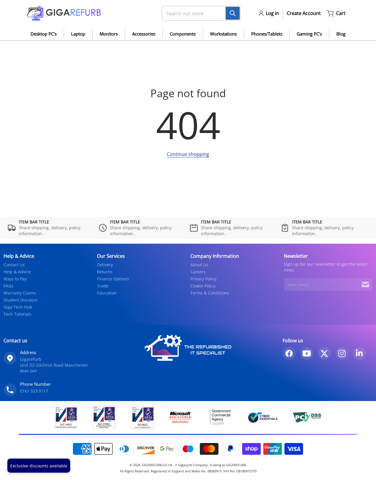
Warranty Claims (20, 293)
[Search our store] (233, 13)
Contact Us (14, 264)
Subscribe (365, 284)
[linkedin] (359, 353)
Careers (198, 271)
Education (107, 293)
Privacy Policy (203, 279)
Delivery (105, 264)
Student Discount (21, 300)
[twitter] (324, 353)
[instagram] (341, 353)
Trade (102, 286)
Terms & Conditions (209, 293)
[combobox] (199, 13)
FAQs (9, 286)
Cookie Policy (203, 286)
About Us (199, 264)
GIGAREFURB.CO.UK (157, 465)
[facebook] (289, 353)
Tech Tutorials (17, 314)
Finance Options (113, 279)
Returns (105, 271)
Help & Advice (17, 271)
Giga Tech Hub (18, 307)
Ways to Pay (15, 279)
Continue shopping (188, 154)
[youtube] (306, 353)
